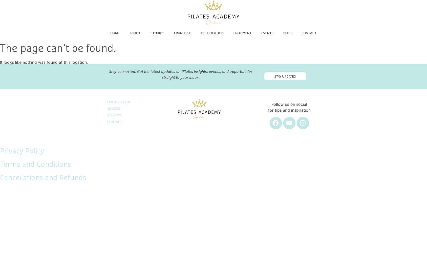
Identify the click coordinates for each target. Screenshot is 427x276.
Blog (287, 33)
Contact (309, 33)
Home (115, 33)
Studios (157, 33)
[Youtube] (289, 123)
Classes (114, 108)
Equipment (243, 33)
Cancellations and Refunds (43, 178)
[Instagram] (303, 123)
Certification (212, 33)
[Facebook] (276, 123)
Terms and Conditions (35, 164)
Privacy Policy (22, 151)
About (135, 33)
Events (267, 33)
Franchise (182, 33)
